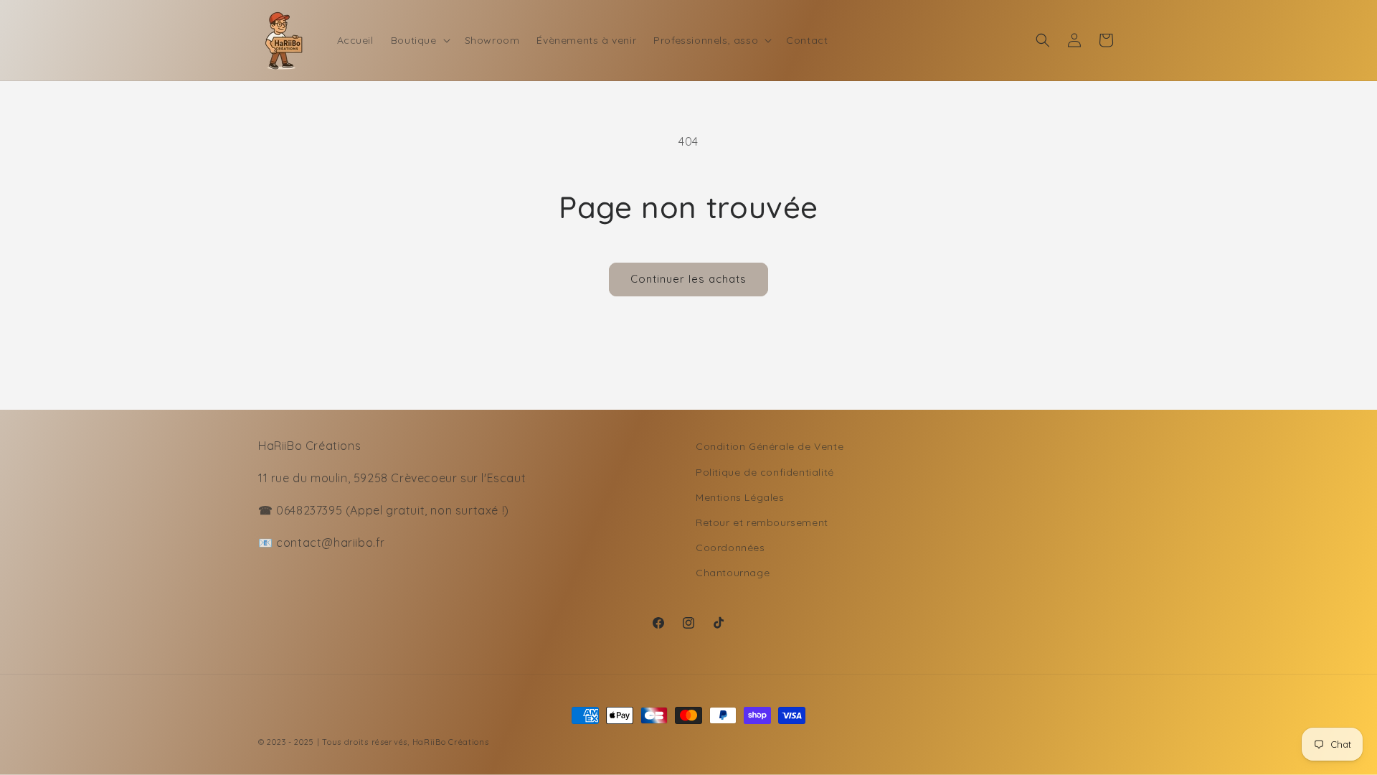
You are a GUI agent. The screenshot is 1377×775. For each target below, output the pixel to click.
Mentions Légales (740, 497)
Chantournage (733, 572)
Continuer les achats (688, 279)
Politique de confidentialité (765, 472)
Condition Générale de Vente (769, 446)
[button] (419, 40)
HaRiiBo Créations (450, 742)
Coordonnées (730, 547)
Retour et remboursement (762, 522)
